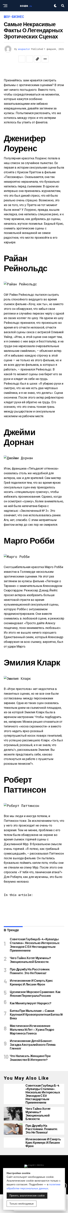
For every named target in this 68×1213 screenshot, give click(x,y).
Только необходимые (21, 1203)
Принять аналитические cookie (27, 1195)
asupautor (24, 48)
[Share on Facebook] (22, 59)
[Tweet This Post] (29, 59)
